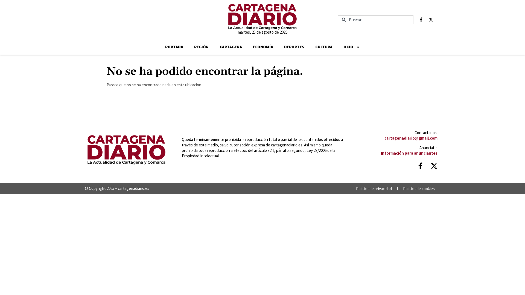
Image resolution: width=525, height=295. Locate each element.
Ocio (348, 46)
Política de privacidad (374, 189)
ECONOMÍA (263, 46)
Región (201, 46)
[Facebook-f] (421, 19)
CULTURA (323, 46)
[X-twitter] (431, 19)
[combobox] (375, 19)
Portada (174, 46)
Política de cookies (419, 189)
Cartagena (231, 46)
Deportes (294, 46)
